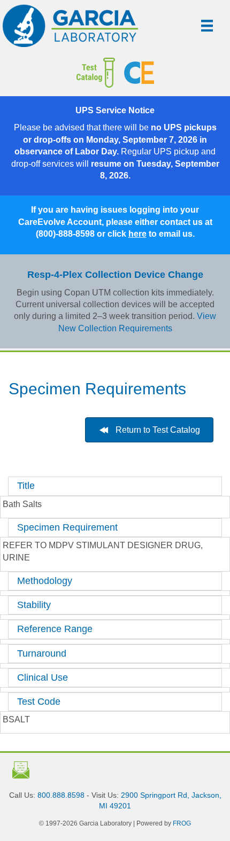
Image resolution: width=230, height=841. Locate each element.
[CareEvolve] (173, 73)
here (137, 233)
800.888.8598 (61, 795)
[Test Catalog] (66, 73)
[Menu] (207, 25)
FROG (182, 823)
